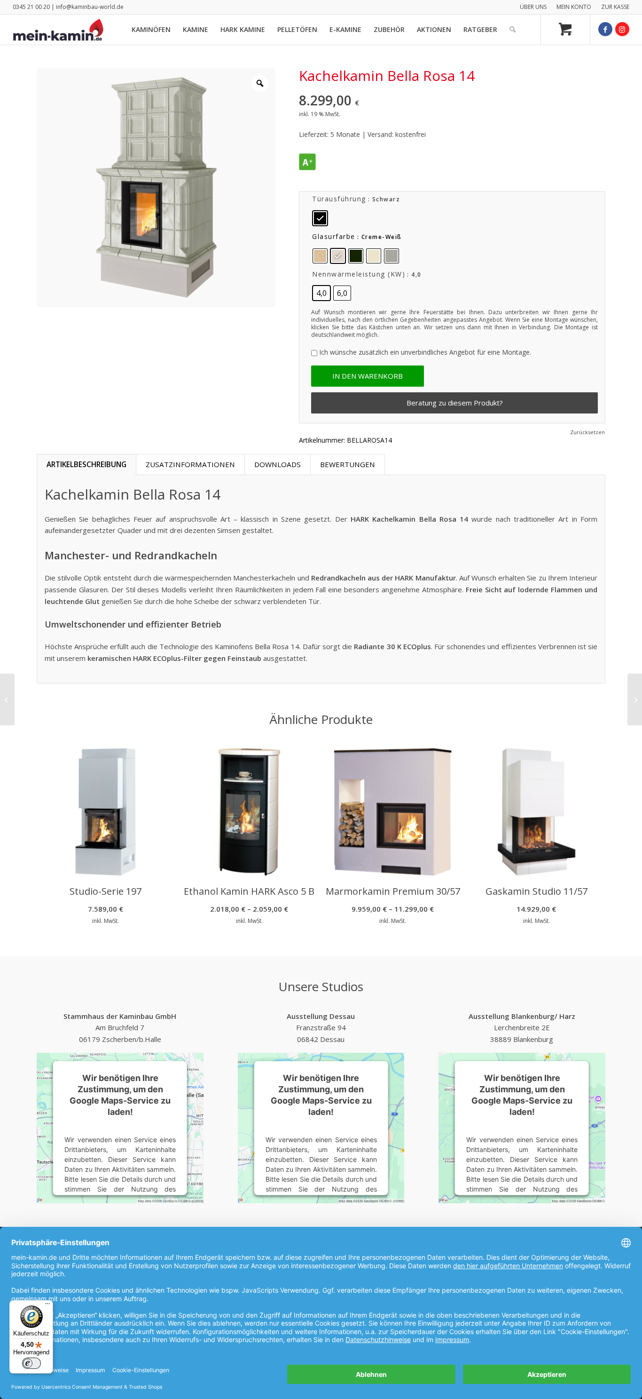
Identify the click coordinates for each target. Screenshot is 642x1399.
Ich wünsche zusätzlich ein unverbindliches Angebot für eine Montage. (425, 352)
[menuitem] (533, 7)
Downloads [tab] (277, 464)
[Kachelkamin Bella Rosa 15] (634, 699)
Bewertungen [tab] (347, 464)
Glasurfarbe (333, 236)
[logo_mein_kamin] (58, 30)
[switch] (31, 1363)
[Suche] (512, 30)
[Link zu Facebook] (605, 29)
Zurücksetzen (587, 432)
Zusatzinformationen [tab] (190, 464)
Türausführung (339, 199)
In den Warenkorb (367, 376)
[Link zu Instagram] (622, 29)
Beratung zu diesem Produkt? (455, 402)
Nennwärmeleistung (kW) (358, 274)
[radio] (320, 218)
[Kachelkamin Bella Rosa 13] (7, 699)
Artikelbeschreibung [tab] (86, 464)
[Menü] (47, 1306)
